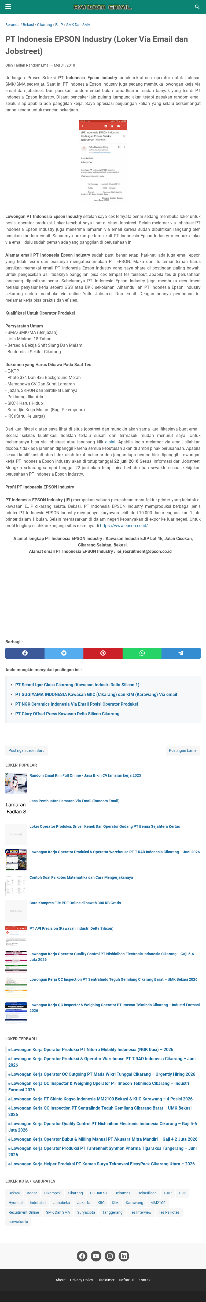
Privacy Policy (81, 1280)
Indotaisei (38, 1203)
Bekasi (14, 1193)
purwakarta (18, 1222)
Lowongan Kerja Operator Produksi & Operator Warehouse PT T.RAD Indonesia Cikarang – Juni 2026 (115, 852)
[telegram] (181, 653)
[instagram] (110, 1256)
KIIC (101, 1203)
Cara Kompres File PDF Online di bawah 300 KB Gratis (75, 903)
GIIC (182, 1193)
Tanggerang (112, 1212)
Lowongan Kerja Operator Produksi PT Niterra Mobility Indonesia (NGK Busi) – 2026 (92, 1049)
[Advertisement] (103, 595)
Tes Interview (141, 1212)
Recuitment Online (24, 1212)
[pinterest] (103, 653)
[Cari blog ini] (197, 7)
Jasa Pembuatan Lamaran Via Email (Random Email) (75, 801)
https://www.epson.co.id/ (124, 525)
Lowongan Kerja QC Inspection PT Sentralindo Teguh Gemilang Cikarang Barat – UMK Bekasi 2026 (113, 979)
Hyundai (16, 1203)
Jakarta (83, 1203)
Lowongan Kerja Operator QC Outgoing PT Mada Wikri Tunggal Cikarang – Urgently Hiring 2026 (103, 1074)
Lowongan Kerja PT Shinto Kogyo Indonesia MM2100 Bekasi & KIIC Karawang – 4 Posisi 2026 (102, 1099)
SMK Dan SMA (58, 1212)
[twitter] (64, 653)
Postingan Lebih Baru (27, 750)
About (61, 1280)
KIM (115, 1203)
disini (110, 441)
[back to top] (195, 1290)
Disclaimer (106, 1280)
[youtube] (96, 1256)
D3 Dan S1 (98, 1193)
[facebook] (25, 653)
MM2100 (157, 1203)
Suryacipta (86, 1212)
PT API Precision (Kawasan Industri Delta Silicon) (71, 928)
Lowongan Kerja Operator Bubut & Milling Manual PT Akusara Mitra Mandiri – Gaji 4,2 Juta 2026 (104, 1139)
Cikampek (52, 1193)
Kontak (144, 1280)
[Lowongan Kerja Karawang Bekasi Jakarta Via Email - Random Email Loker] (103, 7)
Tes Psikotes (169, 1212)
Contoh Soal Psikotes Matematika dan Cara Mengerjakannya (81, 877)
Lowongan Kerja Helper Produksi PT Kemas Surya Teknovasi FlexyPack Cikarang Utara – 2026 (103, 1163)
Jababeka (61, 1203)
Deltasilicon (147, 1193)
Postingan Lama (183, 750)
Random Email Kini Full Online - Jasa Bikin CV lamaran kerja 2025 (85, 775)
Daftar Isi (127, 1280)
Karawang (134, 1203)
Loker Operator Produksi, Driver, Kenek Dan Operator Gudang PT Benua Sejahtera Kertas (105, 826)
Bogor (32, 1193)
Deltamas (122, 1193)
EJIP (168, 1193)
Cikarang (75, 1193)
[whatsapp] (142, 653)
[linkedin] (124, 1256)
